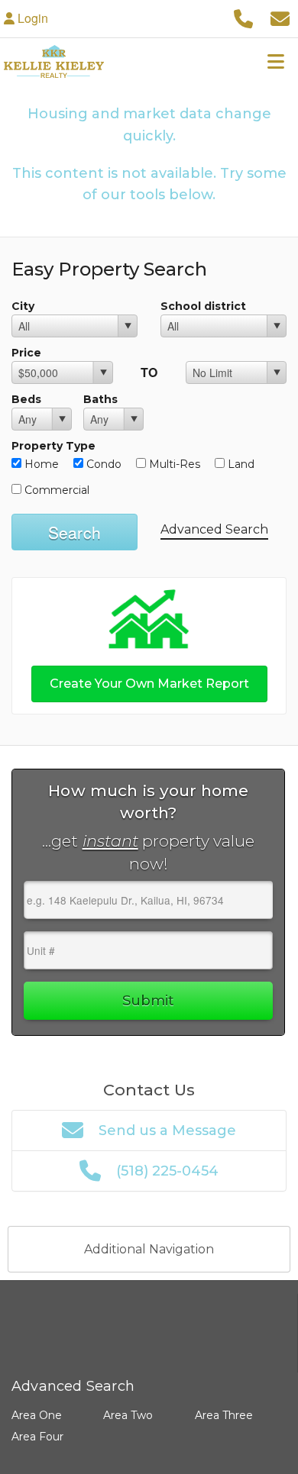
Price (26, 353)
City (22, 306)
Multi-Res (173, 464)
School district (203, 306)
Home (40, 464)
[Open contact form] (279, 18)
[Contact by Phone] (243, 18)
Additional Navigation (149, 1249)
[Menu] (276, 61)
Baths (100, 399)
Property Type (53, 446)
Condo (102, 464)
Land (239, 464)
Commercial (55, 490)
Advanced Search (214, 529)
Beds (26, 399)
